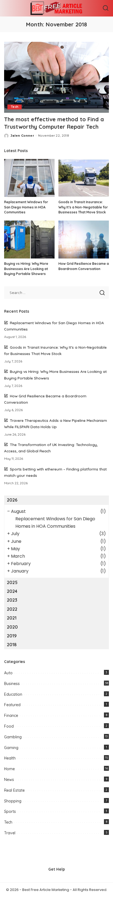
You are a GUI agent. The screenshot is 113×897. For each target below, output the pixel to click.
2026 (12, 500)
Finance (11, 715)
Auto (8, 672)
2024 (12, 591)
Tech (14, 107)
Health (10, 758)
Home (9, 768)
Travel (9, 832)
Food (9, 726)
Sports (10, 811)
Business (12, 683)
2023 (12, 600)
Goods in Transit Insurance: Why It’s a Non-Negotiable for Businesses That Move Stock (83, 207)
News (9, 779)
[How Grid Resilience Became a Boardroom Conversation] (83, 239)
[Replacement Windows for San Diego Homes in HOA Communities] (29, 178)
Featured (12, 704)
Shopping (12, 801)
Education (13, 694)
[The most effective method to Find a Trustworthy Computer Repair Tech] (56, 77)
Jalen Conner (22, 135)
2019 (12, 636)
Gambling (13, 736)
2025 (12, 582)
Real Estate (14, 790)
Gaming (11, 747)
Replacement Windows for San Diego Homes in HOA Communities (26, 207)
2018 (12, 644)
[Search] (105, 8)
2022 (12, 609)
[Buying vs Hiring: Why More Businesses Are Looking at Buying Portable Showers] (29, 239)
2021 (11, 618)
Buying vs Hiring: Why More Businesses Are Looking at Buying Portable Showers (26, 269)
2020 (12, 627)
